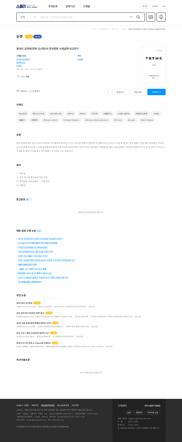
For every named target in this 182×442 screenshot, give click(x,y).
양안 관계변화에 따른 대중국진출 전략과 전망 (35, 251)
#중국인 (71, 113)
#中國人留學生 (124, 113)
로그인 (145, 6)
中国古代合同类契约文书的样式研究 (32, 247)
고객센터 (155, 6)
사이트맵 (75, 405)
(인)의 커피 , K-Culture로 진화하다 (33, 343)
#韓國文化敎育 (141, 113)
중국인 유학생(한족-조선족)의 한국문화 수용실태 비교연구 (40, 238)
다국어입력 (150, 21)
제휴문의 (139, 412)
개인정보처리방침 (47, 405)
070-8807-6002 (152, 405)
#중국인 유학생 (38, 113)
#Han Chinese (147, 120)
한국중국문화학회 (23, 59)
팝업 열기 (31, 199)
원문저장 (138, 92)
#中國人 (156, 113)
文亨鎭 (80, 59)
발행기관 (70, 6)
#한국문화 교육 (56, 113)
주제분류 (53, 6)
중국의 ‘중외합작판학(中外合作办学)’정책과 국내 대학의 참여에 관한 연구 (46, 260)
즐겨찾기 (161, 21)
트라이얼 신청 (152, 412)
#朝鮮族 (34, 120)
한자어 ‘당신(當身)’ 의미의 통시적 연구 (33, 256)
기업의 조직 (24, 303)
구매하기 (155, 92)
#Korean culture (50, 120)
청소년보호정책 (63, 405)
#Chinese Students (71, 120)
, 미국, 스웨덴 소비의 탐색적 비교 (32, 333)
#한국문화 (23, 113)
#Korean (131, 120)
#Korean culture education (96, 120)
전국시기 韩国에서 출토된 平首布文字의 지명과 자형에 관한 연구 (43, 277)
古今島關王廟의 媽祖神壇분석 (30, 281)
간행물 (86, 6)
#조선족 (95, 113)
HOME (93, 29)
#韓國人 (22, 120)
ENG (164, 6)
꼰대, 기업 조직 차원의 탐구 (30, 313)
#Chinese (118, 120)
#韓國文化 (108, 113)
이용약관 (34, 405)
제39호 (19, 65)
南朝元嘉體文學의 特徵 (27, 264)
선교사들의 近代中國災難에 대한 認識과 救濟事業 (37, 243)
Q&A (129, 412)
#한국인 (83, 113)
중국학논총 (20, 62)
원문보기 (120, 92)
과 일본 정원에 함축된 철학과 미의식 (33, 323)
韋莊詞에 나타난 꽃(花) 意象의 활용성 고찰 (34, 273)
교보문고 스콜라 (22, 405)
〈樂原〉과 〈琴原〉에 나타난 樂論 (32, 268)
